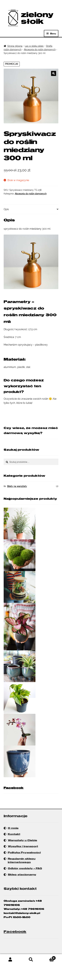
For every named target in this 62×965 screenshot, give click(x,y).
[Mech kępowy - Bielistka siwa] (31, 555)
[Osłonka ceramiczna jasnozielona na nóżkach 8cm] (31, 666)
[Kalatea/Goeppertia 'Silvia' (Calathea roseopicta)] (31, 626)
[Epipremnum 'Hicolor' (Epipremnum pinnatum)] (31, 698)
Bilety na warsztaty (17, 486)
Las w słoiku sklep (34, 46)
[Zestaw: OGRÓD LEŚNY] (31, 587)
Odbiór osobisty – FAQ (25, 868)
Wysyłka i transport (23, 846)
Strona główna (14, 46)
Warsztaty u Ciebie (22, 840)
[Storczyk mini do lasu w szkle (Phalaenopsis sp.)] (31, 730)
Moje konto (10, 959)
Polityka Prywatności (24, 852)
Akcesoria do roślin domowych (40, 49)
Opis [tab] (6, 209)
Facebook (14, 787)
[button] (53, 73)
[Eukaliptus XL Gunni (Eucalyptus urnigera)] (31, 523)
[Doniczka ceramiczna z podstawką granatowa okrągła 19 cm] (31, 761)
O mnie (13, 828)
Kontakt (14, 834)
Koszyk (48, 957)
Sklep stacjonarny (22, 874)
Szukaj (31, 959)
